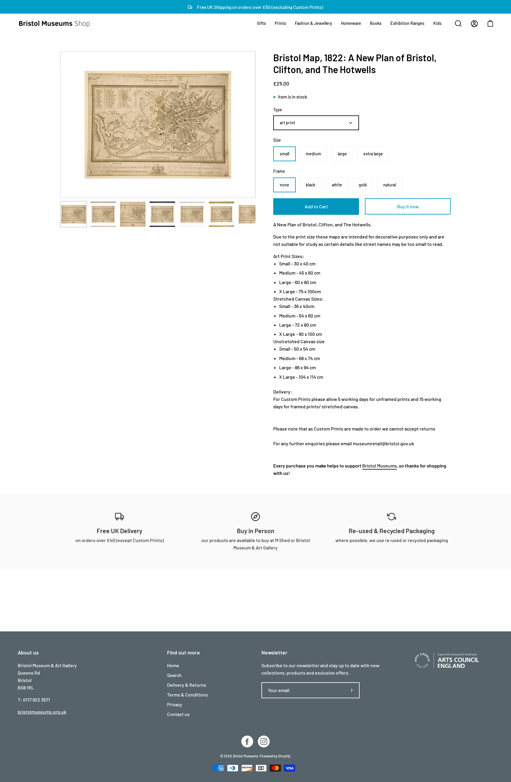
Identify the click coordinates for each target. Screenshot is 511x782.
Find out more (183, 652)
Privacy (174, 704)
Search (174, 675)
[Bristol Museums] (55, 23)
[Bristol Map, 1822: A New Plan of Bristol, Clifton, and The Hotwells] (73, 214)
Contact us (178, 714)
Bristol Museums (379, 465)
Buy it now (408, 206)
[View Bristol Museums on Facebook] (247, 741)
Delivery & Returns (186, 685)
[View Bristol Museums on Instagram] (264, 741)
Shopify (284, 756)
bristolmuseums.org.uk (42, 712)
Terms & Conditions (187, 694)
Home (173, 665)
